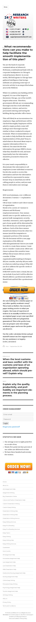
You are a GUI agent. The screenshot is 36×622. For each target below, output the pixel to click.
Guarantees (6, 547)
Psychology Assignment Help (11, 587)
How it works (6, 551)
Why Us (5, 598)
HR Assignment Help (9, 554)
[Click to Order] (18, 293)
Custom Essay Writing (9, 507)
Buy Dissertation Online (10, 496)
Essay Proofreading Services (11, 529)
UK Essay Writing (8, 595)
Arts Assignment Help (9, 489)
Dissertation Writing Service (11, 518)
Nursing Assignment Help (10, 576)
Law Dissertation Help (9, 565)
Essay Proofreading (8, 525)
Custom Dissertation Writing (11, 503)
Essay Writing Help (8, 540)
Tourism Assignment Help (10, 591)
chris (7, 346)
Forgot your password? (11, 427)
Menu (5, 7)
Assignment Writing (8, 492)
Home (5, 482)
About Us (5, 485)
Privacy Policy (7, 602)
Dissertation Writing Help (10, 511)
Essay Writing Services (9, 544)
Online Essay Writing (9, 580)
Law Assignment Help (9, 562)
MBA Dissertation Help (9, 569)
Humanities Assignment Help (11, 558)
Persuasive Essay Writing (10, 584)
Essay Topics (6, 533)
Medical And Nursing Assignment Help (14, 573)
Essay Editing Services (9, 522)
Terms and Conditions (9, 606)
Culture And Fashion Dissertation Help (14, 500)
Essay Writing (7, 536)
